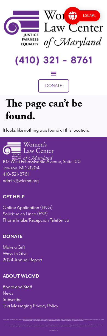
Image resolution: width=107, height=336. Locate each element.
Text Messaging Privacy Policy (30, 306)
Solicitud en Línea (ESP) (25, 214)
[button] (53, 73)
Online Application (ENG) (28, 207)
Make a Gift (14, 247)
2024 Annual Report (22, 260)
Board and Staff (17, 287)
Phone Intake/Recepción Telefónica (36, 220)
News (8, 293)
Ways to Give (15, 253)
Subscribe (12, 299)
